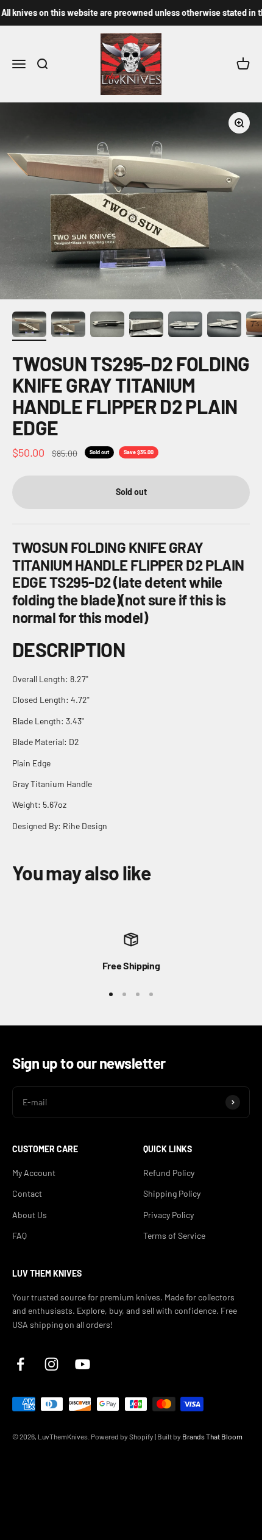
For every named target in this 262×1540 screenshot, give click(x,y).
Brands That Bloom (212, 1436)
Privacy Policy (168, 1215)
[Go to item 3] (107, 326)
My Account (33, 1172)
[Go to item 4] (146, 326)
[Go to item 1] (29, 326)
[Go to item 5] (185, 326)
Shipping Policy (171, 1193)
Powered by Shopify (122, 1436)
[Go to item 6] (224, 326)
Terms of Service (174, 1235)
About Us (29, 1215)
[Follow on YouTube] (82, 1364)
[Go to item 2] (68, 326)
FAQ (19, 1235)
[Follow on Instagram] (51, 1364)
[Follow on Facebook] (20, 1364)
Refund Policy (168, 1172)
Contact (27, 1193)
